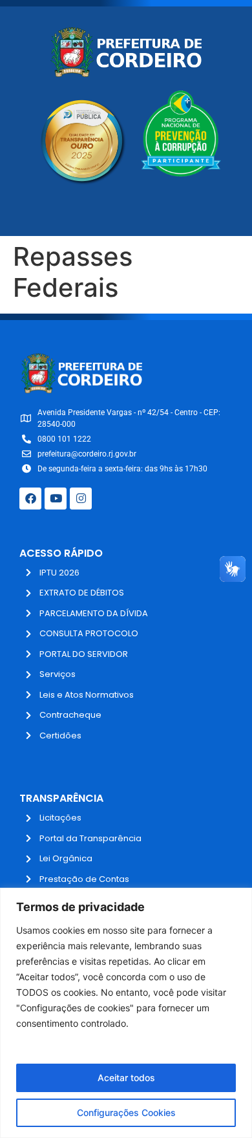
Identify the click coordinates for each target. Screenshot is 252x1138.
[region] (126, 1013)
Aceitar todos (126, 1077)
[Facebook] (30, 499)
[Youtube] (56, 499)
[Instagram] (81, 499)
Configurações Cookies (126, 1112)
